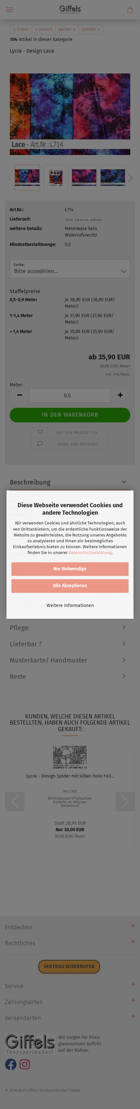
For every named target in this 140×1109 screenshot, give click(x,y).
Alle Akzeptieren (70, 585)
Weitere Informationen (70, 605)
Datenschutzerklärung (90, 552)
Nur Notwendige (70, 569)
